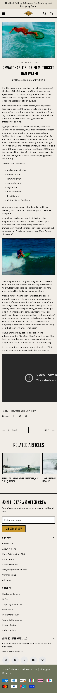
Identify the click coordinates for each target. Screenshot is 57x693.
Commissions (9, 575)
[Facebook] (14, 416)
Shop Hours (8, 559)
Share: (5, 416)
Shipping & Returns (12, 604)
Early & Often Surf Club (13, 554)
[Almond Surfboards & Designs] (28, 13)
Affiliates (6, 580)
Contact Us (8, 543)
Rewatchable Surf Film (23, 410)
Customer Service (11, 594)
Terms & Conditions (12, 620)
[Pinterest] (20, 416)
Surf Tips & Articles (28, 62)
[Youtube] (33, 660)
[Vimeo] (42, 660)
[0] (51, 13)
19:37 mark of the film (30, 218)
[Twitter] (26, 416)
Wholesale (7, 609)
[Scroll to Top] (51, 677)
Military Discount (10, 614)
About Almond (9, 549)
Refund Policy (9, 630)
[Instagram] (24, 660)
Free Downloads (10, 564)
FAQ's (5, 599)
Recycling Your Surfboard (14, 569)
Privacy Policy (9, 625)
